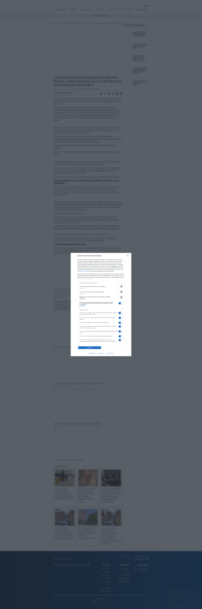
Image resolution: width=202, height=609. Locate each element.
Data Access (101, 353)
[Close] (128, 255)
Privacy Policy (110, 353)
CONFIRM (90, 347)
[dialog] (101, 304)
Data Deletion (92, 353)
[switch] (121, 286)
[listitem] (101, 283)
